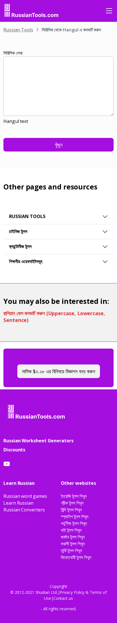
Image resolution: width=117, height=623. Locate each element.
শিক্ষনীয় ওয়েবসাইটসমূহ (25, 261)
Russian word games (25, 496)
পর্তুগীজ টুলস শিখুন (74, 523)
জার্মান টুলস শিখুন (73, 537)
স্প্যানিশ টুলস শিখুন (74, 516)
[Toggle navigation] (109, 10)
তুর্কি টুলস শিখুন (71, 550)
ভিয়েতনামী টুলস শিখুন (76, 557)
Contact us (63, 598)
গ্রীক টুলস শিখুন (72, 503)
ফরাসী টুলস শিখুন (73, 544)
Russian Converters (24, 510)
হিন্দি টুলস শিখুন (71, 510)
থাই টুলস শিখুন (71, 530)
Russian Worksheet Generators (38, 441)
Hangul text (15, 121)
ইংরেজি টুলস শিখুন (74, 496)
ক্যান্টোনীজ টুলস (20, 246)
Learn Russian (18, 503)
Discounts (14, 450)
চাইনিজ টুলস (18, 231)
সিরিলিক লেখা (12, 53)
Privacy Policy (72, 592)
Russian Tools (18, 30)
